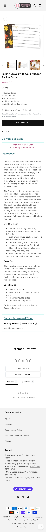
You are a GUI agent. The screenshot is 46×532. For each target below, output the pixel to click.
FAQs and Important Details (17, 436)
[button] (5, 5)
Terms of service (33, 520)
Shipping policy (30, 523)
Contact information (24, 527)
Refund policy (20, 520)
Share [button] (6, 131)
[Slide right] (43, 65)
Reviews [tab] (10, 382)
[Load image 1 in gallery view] (11, 65)
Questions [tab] (26, 382)
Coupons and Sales (13, 430)
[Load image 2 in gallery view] (23, 65)
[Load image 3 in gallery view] (34, 65)
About (7, 419)
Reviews (8, 424)
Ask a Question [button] (24, 374)
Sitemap (8, 441)
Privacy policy (17, 523)
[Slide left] (2, 65)
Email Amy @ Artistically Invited (21, 463)
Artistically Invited (15, 517)
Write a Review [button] (24, 368)
